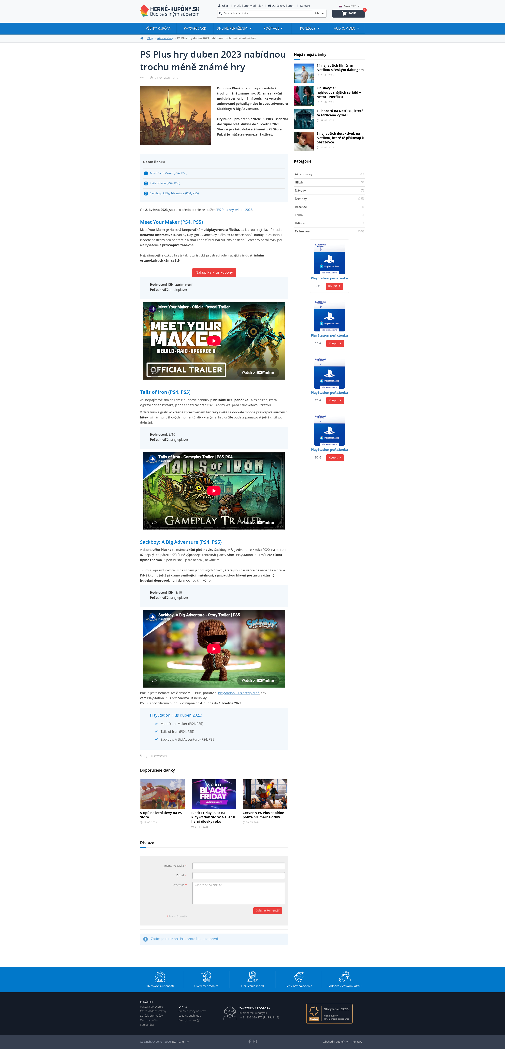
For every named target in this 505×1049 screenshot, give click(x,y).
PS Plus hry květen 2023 (234, 209)
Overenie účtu (149, 1020)
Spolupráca (147, 1025)
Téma (329, 215)
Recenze (329, 207)
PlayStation (159, 756)
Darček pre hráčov (151, 1015)
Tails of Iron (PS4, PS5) (165, 183)
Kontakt (305, 6)
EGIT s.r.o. (178, 1042)
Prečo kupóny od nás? (248, 6)
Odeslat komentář (268, 910)
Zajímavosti (329, 231)
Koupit (332, 286)
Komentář (179, 885)
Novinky (329, 198)
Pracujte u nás (187, 1020)
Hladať (319, 13)
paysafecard (195, 28)
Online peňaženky (232, 28)
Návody (329, 190)
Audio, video (344, 28)
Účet (225, 6)
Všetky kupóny (158, 28)
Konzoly (308, 28)
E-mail (181, 875)
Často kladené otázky (153, 1011)
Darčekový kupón (283, 6)
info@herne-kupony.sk (253, 1013)
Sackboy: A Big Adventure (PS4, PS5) (174, 193)
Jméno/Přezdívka (175, 866)
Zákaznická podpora (254, 1008)
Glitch (329, 182)
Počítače (271, 28)
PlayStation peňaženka (329, 278)
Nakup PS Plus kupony (214, 272)
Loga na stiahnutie (190, 1015)
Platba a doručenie (151, 1006)
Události (329, 223)
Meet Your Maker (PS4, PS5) (168, 173)
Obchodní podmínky (335, 1042)
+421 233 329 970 (250, 1017)
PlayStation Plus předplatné (238, 693)
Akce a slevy (329, 174)
